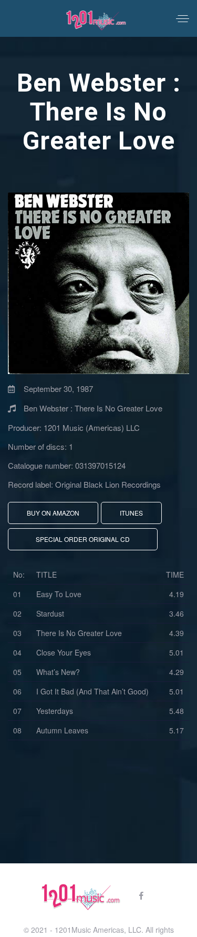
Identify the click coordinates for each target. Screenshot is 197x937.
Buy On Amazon (53, 512)
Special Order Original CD (83, 539)
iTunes (131, 512)
